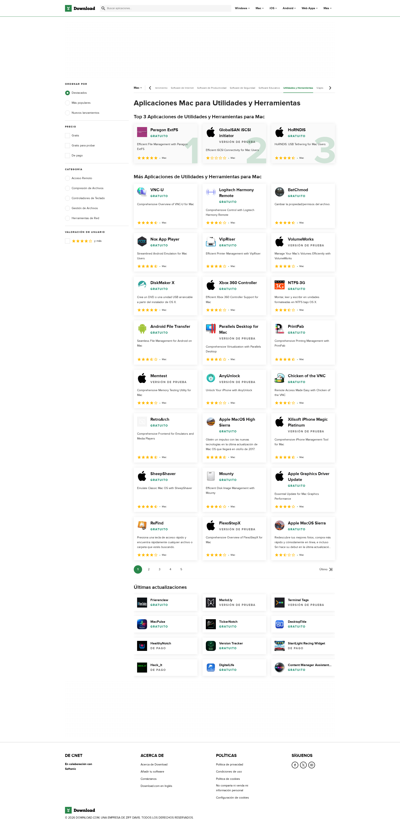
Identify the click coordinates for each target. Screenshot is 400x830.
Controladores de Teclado (88, 198)
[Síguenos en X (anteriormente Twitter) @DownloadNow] (303, 765)
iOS (272, 8)
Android (288, 8)
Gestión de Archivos (85, 208)
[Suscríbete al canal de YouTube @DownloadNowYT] (311, 765)
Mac (258, 8)
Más (326, 8)
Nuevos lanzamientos (85, 113)
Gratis (75, 135)
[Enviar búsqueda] (103, 8)
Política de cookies (228, 779)
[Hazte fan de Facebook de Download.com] (295, 765)
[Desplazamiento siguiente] (330, 88)
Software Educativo (269, 87)
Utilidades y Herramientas (298, 88)
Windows (241, 8)
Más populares (81, 103)
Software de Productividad (211, 87)
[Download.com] (80, 8)
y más (98, 241)
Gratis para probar (83, 145)
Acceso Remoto (82, 178)
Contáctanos (149, 779)
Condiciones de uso (229, 771)
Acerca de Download (154, 764)
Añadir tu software (152, 771)
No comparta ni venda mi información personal (232, 788)
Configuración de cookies (232, 797)
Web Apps (308, 8)
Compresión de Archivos (88, 188)
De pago (77, 155)
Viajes (319, 87)
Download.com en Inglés (156, 786)
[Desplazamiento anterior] (150, 88)
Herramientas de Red (85, 218)
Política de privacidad (229, 764)
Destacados (79, 93)
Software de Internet (182, 87)
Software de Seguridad (242, 87)
